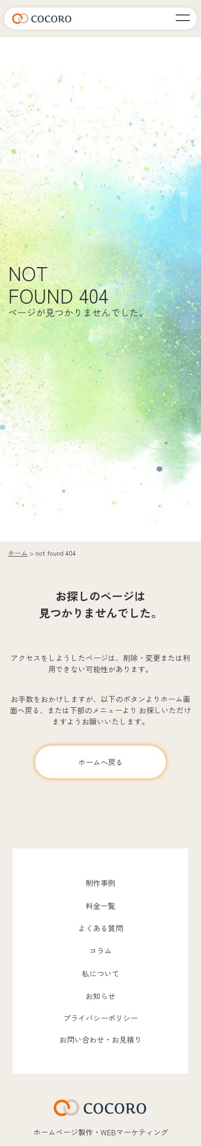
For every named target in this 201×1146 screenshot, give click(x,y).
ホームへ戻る (100, 762)
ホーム (18, 553)
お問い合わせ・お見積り (100, 1039)
